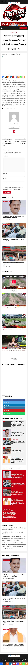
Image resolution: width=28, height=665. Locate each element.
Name (5, 173)
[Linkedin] (11, 77)
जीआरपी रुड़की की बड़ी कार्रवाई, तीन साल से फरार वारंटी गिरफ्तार (14, 536)
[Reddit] (8, 77)
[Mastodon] (16, 77)
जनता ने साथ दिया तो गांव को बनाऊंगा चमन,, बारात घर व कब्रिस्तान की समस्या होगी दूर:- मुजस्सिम (8, 141)
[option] (14, 433)
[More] (23, 77)
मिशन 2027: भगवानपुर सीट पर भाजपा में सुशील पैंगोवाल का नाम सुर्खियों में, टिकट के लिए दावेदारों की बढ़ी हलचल (17, 460)
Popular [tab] (12, 468)
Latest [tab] (5, 468)
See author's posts (14, 127)
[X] (6, 77)
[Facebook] (3, 77)
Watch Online (23, 27)
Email (4, 178)
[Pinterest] (13, 77)
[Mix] (18, 77)
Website (5, 182)
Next (15, 358)
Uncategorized (14, 32)
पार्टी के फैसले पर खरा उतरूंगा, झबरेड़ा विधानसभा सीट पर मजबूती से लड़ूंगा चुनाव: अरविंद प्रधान (13, 217)
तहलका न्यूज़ (5, 54)
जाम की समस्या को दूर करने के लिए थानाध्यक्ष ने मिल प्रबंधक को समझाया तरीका (20, 140)
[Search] (18, 28)
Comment (5, 156)
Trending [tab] (19, 468)
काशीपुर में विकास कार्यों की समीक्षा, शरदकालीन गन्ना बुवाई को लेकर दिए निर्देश (17, 443)
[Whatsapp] (21, 77)
